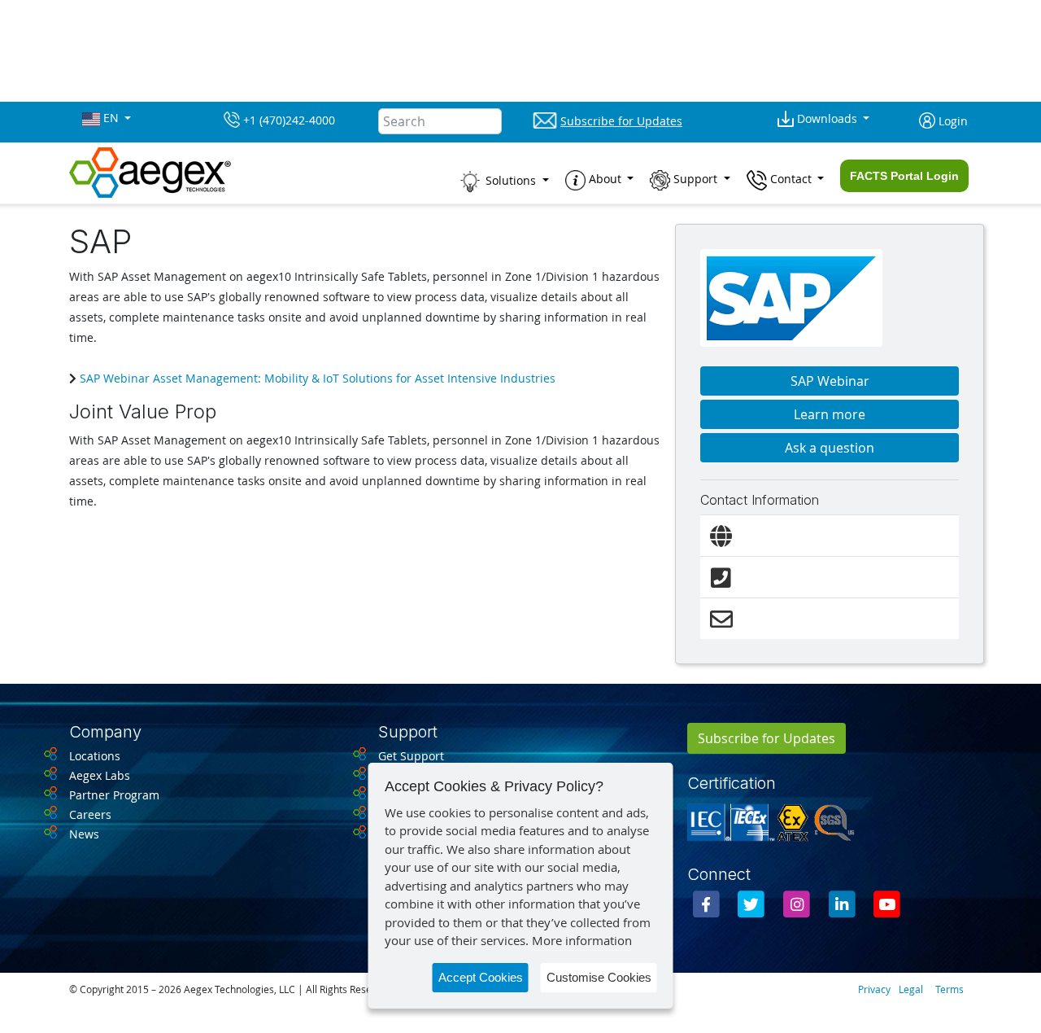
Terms (949, 989)
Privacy (874, 989)
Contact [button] (791, 179)
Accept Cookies (480, 977)
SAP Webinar (830, 381)
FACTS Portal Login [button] (904, 175)
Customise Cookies (599, 977)
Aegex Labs (99, 775)
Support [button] (695, 179)
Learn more (829, 414)
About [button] (605, 179)
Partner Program (114, 795)
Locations (94, 756)
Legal (911, 989)
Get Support (411, 756)
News (84, 834)
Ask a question (829, 448)
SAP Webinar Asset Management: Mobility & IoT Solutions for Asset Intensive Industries (315, 378)
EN (111, 118)
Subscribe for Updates (766, 738)
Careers (90, 814)
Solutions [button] (510, 180)
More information (582, 940)
